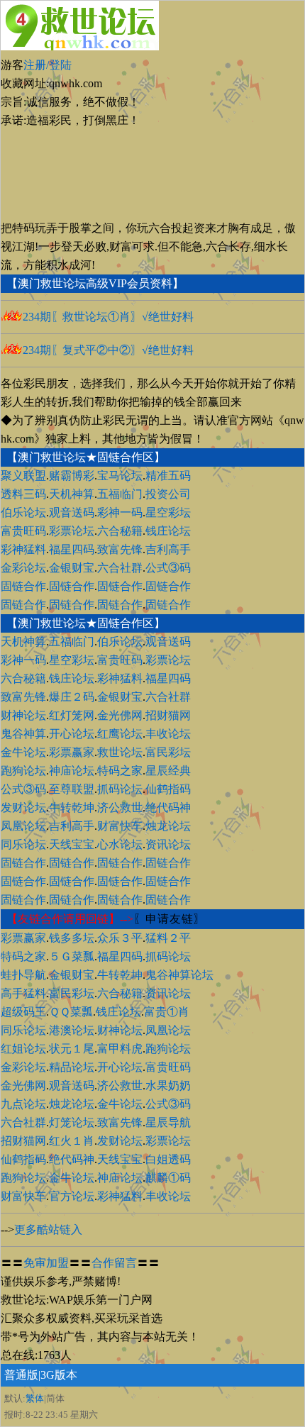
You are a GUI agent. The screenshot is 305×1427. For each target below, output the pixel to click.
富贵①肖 (166, 1012)
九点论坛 (23, 1104)
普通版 (21, 1375)
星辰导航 (168, 1122)
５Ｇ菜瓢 (71, 956)
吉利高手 (168, 549)
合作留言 (114, 1263)
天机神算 (71, 494)
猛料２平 (168, 938)
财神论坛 (23, 715)
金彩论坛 (23, 568)
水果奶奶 (168, 1085)
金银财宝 (71, 568)
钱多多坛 (71, 938)
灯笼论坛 (71, 1122)
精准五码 (168, 476)
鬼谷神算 (23, 734)
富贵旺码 (23, 531)
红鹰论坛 (120, 734)
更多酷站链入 (48, 1229)
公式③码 (168, 568)
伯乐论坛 (23, 512)
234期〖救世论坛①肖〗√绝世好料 (108, 317)
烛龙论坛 (168, 826)
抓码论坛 (120, 789)
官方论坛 (71, 1196)
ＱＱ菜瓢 (71, 1012)
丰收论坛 (168, 734)
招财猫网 (168, 715)
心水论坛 (120, 844)
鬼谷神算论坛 (179, 975)
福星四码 (71, 549)
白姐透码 (168, 1159)
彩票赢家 (71, 752)
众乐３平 (120, 938)
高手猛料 (23, 993)
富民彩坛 (168, 752)
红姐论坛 (23, 1049)
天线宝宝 (71, 844)
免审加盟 (46, 1263)
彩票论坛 (71, 531)
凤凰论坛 (23, 826)
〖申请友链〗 (169, 919)
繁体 (35, 1398)
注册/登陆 (47, 65)
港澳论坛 (71, 1030)
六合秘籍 (120, 531)
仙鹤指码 (168, 789)
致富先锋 (120, 549)
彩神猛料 (23, 549)
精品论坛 (71, 1067)
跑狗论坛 (23, 771)
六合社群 (120, 568)
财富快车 (120, 826)
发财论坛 (23, 807)
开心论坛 (71, 734)
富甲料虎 (120, 1049)
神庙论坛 (71, 771)
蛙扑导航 (23, 975)
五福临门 (120, 494)
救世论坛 (120, 752)
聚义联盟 (23, 476)
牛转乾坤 (71, 807)
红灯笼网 (71, 715)
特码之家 (120, 771)
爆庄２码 (71, 697)
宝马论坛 (120, 476)
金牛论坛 (23, 752)
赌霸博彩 (71, 476)
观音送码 (71, 512)
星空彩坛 (168, 512)
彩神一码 (120, 512)
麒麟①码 (168, 1178)
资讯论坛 (168, 844)
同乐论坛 (23, 844)
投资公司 (168, 494)
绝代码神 (168, 807)
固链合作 (23, 586)
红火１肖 (71, 1141)
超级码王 (23, 1012)
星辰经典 (168, 771)
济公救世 (120, 807)
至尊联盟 (71, 789)
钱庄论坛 (168, 531)
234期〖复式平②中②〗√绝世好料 (108, 350)
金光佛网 (120, 715)
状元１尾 (71, 1049)
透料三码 (23, 494)
